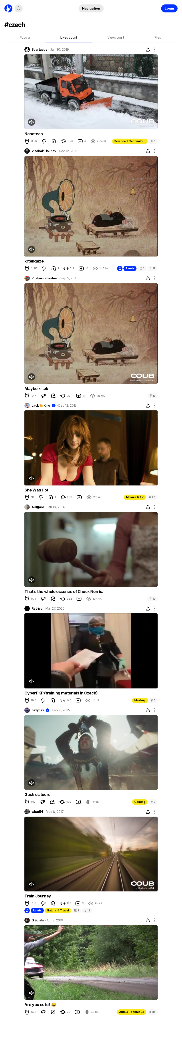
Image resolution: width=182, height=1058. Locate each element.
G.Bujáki (38, 920)
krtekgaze (34, 261)
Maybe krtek (36, 388)
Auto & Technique (131, 1012)
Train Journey (37, 896)
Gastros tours (37, 794)
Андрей (38, 507)
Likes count (68, 37)
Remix (130, 268)
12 (152, 599)
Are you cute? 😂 (40, 1004)
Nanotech (33, 133)
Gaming (139, 801)
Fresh (158, 37)
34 (152, 1012)
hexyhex (38, 710)
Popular (25, 37)
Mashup (140, 700)
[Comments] (54, 141)
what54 (37, 811)
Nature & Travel (58, 910)
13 (152, 396)
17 (152, 268)
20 (152, 497)
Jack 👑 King (41, 405)
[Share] (147, 49)
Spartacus (39, 49)
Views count (115, 37)
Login (169, 8)
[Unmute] (31, 122)
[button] (27, 141)
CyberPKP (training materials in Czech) (61, 693)
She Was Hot (36, 490)
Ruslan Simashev (44, 278)
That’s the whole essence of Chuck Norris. (63, 591)
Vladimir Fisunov (44, 151)
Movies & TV (135, 497)
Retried (37, 608)
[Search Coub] (19, 8)
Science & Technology (130, 141)
